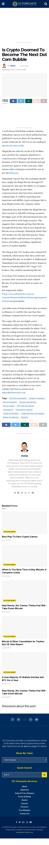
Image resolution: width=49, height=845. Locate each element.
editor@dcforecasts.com (13, 392)
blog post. (14, 172)
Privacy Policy (10, 830)
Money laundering (10, 417)
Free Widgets (24, 810)
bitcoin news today (15, 145)
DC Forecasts (12, 827)
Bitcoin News (9, 532)
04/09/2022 (7, 612)
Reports (24, 417)
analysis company (37, 398)
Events (24, 800)
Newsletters (20, 832)
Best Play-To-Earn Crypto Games (19, 536)
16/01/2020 (24, 66)
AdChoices (29, 832)
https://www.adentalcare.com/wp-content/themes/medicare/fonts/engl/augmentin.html (24, 297)
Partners (24, 807)
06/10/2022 (7, 576)
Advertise (24, 790)
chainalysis (8, 410)
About (24, 786)
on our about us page (27, 746)
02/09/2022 (7, 648)
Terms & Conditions (39, 827)
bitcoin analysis (10, 402)
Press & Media (24, 797)
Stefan (13, 66)
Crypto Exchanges (10, 414)
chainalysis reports (24, 410)
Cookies (19, 830)
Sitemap (40, 830)
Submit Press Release (24, 793)
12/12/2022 (7, 540)
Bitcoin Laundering (28, 402)
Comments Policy (29, 830)
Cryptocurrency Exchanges (32, 414)
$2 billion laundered (18, 398)
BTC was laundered (26, 406)
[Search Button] (44, 774)
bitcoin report (9, 406)
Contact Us (24, 814)
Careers (24, 803)
